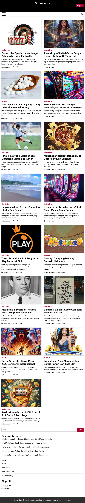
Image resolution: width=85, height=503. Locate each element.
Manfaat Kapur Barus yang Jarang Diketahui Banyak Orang (20, 106)
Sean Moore (7, 67)
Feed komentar (7, 471)
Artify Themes (64, 500)
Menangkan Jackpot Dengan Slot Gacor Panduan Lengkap (62, 157)
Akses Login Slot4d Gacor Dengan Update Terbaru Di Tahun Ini (63, 54)
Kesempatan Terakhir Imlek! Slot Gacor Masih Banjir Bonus (62, 208)
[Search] (82, 14)
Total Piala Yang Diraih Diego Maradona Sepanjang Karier (18, 157)
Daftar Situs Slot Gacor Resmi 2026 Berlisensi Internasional (18, 362)
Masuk (4, 463)
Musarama (42, 3)
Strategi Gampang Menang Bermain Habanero (59, 260)
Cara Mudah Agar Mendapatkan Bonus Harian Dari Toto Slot (62, 362)
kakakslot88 (6, 486)
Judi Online (5, 50)
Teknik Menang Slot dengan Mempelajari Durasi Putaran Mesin (63, 106)
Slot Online (48, 50)
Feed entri (5, 468)
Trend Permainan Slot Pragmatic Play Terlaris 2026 (19, 260)
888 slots (5, 488)
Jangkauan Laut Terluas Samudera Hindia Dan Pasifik (21, 208)
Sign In (80, 6)
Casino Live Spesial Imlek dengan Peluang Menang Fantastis (20, 54)
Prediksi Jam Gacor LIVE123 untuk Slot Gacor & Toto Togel (20, 414)
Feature (4, 101)
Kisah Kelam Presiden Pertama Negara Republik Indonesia (18, 311)
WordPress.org (7, 475)
